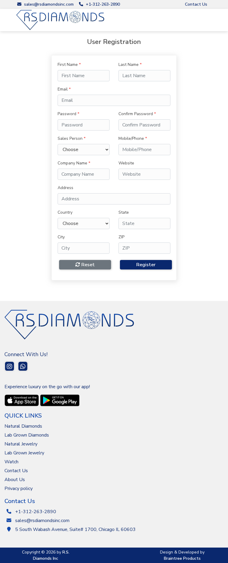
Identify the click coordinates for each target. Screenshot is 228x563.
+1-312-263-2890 (102, 4)
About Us (14, 479)
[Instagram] (9, 367)
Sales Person (72, 138)
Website (126, 163)
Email (64, 89)
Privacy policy (18, 488)
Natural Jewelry (20, 444)
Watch (11, 462)
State (123, 212)
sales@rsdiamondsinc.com (48, 4)
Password (68, 114)
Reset (87, 264)
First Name (69, 64)
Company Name (74, 163)
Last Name (130, 64)
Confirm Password (137, 114)
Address (65, 188)
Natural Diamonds (23, 426)
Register (146, 264)
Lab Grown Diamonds (26, 435)
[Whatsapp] (23, 367)
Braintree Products (182, 558)
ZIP (121, 237)
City (61, 237)
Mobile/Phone (132, 138)
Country (65, 212)
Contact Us (196, 4)
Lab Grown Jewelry (24, 453)
